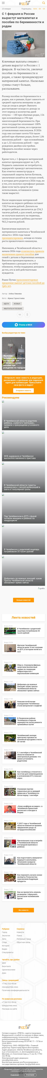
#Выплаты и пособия (13, 309)
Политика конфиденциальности (15, 990)
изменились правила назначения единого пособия (23, 253)
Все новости (23, 910)
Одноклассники (8, 970)
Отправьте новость (23, 391)
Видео (4, 949)
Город (4, 932)
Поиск (19, 936)
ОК (44, 9)
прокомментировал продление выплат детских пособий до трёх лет (23, 282)
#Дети (6, 304)
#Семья (17, 304)
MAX (35, 9)
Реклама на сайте (9, 1009)
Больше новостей (23, 600)
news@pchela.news (10, 987)
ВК (40, 9)
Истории (5, 946)
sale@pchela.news (9, 1006)
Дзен (4, 973)
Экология (6, 936)
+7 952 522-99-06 (9, 984)
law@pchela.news (32, 1064)
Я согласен (30, 1075)
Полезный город (24, 939)
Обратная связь (23, 942)
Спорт (4, 942)
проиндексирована (12, 237)
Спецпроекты (7, 952)
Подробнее (15, 1075)
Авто (4, 939)
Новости (20, 932)
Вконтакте (6, 966)
